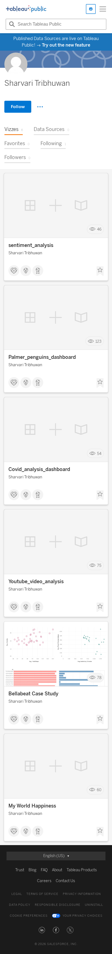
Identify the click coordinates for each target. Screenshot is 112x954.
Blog (32, 870)
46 (99, 229)
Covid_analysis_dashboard (39, 469)
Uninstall (94, 905)
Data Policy (19, 905)
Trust (19, 870)
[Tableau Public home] (26, 9)
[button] (42, 930)
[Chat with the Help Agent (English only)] (91, 9)
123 (98, 341)
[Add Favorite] (100, 271)
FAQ (44, 870)
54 (99, 453)
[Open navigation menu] (103, 9)
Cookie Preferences (29, 916)
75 (99, 565)
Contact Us (65, 881)
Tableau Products (82, 870)
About (57, 870)
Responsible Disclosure (57, 905)
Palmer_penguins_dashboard (42, 357)
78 (99, 677)
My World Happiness (32, 806)
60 (99, 790)
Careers (44, 881)
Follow (18, 106)
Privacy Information (82, 894)
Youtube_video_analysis (36, 582)
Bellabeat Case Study (33, 694)
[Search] (11, 24)
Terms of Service (42, 894)
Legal (16, 894)
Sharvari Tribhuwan (25, 253)
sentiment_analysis (30, 245)
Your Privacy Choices (82, 916)
